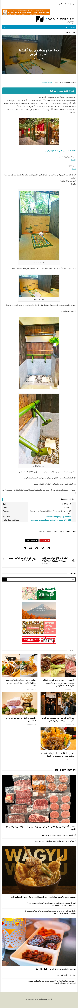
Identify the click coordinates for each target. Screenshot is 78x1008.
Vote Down (31, 540)
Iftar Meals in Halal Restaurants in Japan (55, 969)
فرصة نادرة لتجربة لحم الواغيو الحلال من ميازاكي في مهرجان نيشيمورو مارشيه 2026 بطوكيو (58, 683)
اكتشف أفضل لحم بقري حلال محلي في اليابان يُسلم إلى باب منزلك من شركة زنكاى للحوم (40, 828)
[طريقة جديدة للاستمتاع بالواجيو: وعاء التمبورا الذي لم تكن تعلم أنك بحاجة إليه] (39, 870)
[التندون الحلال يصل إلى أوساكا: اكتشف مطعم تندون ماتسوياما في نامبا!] (58, 738)
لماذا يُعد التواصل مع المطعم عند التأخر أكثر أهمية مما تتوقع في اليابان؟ (58, 719)
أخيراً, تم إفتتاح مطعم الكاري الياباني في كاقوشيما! (59, 835)
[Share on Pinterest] (30, 548)
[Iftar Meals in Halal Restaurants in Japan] (39, 942)
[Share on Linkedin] (25, 548)
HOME (73, 27)
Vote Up (44, 540)
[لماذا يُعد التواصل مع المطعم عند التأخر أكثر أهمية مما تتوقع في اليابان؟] (58, 703)
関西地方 (42, 531)
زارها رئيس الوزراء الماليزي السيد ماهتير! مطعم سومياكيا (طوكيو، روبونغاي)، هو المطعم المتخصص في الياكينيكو (50, 912)
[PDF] (73, 160)
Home (74, 32)
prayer (55, 531)
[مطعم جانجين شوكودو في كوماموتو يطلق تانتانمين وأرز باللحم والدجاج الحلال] (19, 665)
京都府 (49, 531)
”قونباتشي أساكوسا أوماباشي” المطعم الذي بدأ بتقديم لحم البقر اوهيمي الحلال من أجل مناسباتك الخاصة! (52, 982)
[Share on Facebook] (49, 548)
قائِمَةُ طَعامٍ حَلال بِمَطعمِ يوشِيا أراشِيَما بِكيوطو (60, 150)
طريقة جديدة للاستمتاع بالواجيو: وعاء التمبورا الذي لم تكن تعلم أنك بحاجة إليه (43, 897)
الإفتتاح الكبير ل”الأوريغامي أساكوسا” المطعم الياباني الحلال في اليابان (22, 559)
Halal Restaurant (64, 531)
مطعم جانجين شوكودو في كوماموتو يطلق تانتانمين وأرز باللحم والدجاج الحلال (21, 683)
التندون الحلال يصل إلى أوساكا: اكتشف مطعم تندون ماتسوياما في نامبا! (57, 754)
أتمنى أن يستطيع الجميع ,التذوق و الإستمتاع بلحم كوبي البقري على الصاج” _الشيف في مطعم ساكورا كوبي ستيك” (51, 904)
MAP (74, 169)
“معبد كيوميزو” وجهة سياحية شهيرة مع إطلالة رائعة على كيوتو (55, 841)
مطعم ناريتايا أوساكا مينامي (66, 975)
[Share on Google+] (36, 548)
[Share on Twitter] (42, 548)
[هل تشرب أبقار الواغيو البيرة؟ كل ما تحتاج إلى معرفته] (19, 703)
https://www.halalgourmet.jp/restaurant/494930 (51, 520)
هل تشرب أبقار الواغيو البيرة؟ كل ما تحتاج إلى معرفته (21, 719)
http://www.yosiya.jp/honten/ (58, 516)
